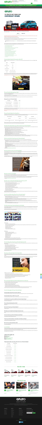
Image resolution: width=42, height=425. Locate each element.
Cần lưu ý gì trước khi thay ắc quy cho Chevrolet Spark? (10, 48)
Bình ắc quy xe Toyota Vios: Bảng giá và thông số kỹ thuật (21, 375)
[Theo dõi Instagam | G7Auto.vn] (30, 409)
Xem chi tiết (26, 403)
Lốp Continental (12, 412)
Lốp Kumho (12, 411)
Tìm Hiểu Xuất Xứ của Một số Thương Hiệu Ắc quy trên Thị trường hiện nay (34, 390)
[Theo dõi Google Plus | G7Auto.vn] (29, 409)
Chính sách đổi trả (20, 413)
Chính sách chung (20, 409)
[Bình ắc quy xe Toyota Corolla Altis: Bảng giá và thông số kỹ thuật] (7, 371)
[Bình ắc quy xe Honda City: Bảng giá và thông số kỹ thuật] (14, 371)
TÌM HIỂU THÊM (21, 366)
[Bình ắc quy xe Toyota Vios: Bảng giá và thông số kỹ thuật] (21, 371)
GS (11, 152)
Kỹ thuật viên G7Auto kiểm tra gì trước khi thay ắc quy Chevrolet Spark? (11, 47)
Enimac (17, 152)
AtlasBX (19, 152)
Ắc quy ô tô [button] (5, 408)
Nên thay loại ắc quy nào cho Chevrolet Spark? (9, 49)
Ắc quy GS (5, 410)
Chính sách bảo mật (21, 411)
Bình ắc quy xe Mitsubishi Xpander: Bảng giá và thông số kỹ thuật (28, 375)
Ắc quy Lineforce (5, 409)
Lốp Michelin (12, 409)
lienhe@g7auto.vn (24, 402)
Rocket (16, 152)
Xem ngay (15, 346)
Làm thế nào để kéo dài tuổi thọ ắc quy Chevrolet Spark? (10, 51)
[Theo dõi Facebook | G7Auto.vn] (27, 409)
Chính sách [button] (20, 408)
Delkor (20, 152)
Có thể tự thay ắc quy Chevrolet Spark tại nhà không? (10, 52)
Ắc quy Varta (5, 411)
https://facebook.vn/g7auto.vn (9, 339)
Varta (12, 152)
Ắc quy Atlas (5, 412)
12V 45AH (16, 60)
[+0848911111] (41, 274)
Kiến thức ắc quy (21, 380)
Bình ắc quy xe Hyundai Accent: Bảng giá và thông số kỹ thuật (35, 375)
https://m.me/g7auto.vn (9, 338)
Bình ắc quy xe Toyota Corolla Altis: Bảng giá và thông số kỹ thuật (7, 375)
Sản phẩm (36, 1)
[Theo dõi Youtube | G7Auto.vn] (32, 409)
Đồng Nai (14, 152)
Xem (19, 103)
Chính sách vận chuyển (21, 412)
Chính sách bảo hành (21, 410)
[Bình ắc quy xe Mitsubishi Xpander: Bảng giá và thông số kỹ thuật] (28, 371)
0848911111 (11, 250)
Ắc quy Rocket (5, 413)
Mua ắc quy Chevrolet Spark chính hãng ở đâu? (9, 54)
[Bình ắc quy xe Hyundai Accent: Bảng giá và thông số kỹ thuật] (35, 371)
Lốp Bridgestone (12, 410)
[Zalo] (41, 276)
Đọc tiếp (29, 394)
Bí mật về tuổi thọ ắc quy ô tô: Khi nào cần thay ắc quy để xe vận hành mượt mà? (22, 390)
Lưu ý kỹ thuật (6, 56)
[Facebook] (41, 277)
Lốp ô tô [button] (12, 408)
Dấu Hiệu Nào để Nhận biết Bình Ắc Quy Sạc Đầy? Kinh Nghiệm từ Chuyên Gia (10, 390)
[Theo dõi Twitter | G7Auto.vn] (28, 409)
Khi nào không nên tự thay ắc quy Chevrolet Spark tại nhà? (10, 53)
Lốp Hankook (12, 413)
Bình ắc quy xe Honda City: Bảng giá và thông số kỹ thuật (14, 375)
